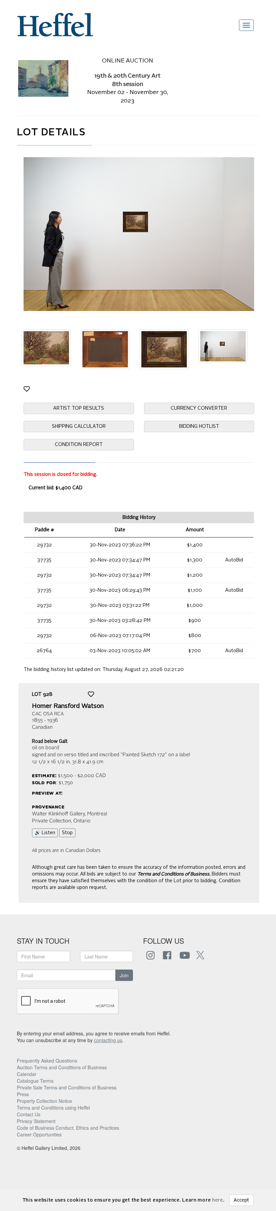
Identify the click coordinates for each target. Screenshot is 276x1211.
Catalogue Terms (35, 1080)
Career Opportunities (39, 1134)
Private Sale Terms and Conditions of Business (66, 1087)
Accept (241, 1200)
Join (124, 975)
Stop (67, 833)
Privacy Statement (36, 1121)
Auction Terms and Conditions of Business (62, 1067)
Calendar (26, 1074)
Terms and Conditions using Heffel (53, 1107)
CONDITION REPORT (79, 444)
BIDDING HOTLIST (199, 426)
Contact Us (28, 1114)
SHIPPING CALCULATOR (79, 426)
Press (23, 1094)
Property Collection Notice (44, 1100)
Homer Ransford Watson (68, 706)
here (217, 1200)
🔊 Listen (45, 833)
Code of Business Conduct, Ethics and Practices (68, 1127)
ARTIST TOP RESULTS (78, 408)
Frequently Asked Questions (47, 1060)
